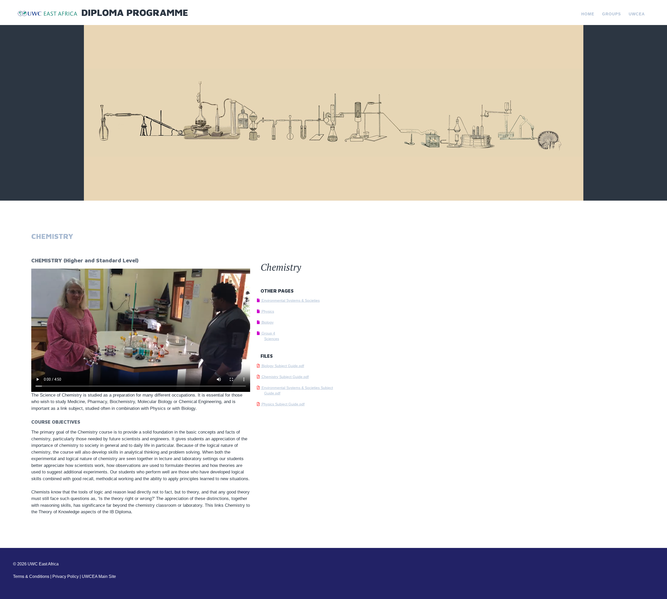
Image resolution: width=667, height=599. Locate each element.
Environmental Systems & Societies (290, 300)
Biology (267, 322)
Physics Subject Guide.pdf (283, 404)
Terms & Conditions (31, 576)
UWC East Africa (43, 564)
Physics (267, 311)
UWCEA (637, 14)
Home (587, 14)
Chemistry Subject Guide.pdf (285, 377)
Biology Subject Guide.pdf (282, 366)
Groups (611, 14)
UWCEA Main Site (99, 576)
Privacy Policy (65, 576)
